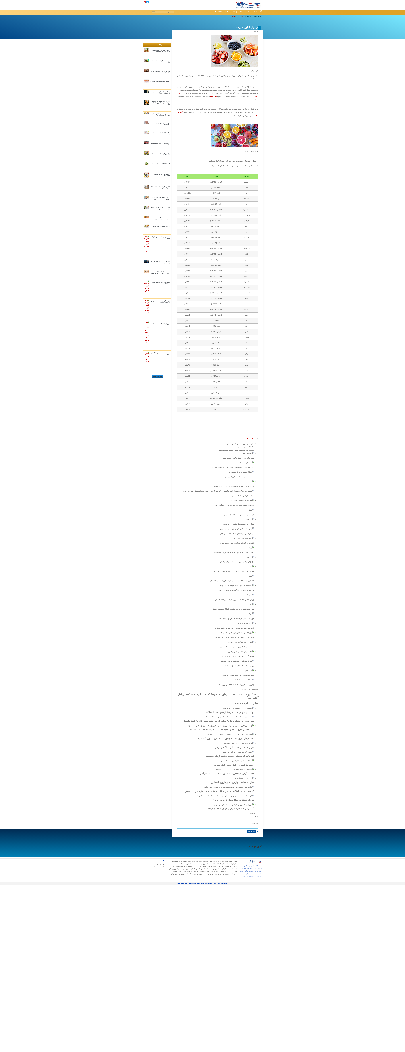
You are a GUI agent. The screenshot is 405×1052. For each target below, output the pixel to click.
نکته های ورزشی (183, 874)
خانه (259, 16)
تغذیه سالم (248, 16)
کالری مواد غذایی (177, 861)
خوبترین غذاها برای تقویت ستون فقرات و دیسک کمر (160, 133)
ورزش (255, 12)
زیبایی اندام (193, 874)
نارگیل (256, 115)
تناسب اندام (249, 439)
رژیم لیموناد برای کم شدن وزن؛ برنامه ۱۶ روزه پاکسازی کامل (160, 61)
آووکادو (180, 112)
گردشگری (247, 12)
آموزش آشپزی (228, 861)
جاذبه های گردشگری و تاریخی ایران (216, 871)
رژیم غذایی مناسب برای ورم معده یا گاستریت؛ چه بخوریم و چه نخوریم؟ (162, 218)
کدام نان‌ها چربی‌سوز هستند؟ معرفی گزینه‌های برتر (161, 323)
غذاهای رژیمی (187, 861)
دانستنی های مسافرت (179, 871)
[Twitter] (147, 2)
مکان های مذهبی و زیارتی (230, 874)
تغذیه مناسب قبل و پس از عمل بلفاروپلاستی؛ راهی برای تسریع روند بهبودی (160, 272)
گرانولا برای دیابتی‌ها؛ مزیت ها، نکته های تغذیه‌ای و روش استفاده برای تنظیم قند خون (161, 103)
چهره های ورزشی (212, 874)
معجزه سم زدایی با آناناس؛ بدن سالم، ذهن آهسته (160, 237)
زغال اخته (213, 96)
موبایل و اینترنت (184, 869)
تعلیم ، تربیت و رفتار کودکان (229, 869)
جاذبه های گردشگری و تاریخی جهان (196, 871)
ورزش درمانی (174, 874)
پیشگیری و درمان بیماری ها (215, 866)
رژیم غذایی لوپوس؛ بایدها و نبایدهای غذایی (160, 226)
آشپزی (233, 12)
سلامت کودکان (205, 869)
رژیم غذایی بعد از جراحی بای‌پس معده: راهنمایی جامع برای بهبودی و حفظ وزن (161, 51)
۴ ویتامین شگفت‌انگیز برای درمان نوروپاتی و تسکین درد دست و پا (160, 82)
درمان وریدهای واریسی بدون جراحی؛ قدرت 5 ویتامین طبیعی (160, 123)
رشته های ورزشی (202, 874)
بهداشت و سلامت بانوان (230, 866)
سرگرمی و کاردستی (215, 869)
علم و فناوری (179, 866)
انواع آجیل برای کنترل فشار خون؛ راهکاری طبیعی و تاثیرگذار (160, 72)
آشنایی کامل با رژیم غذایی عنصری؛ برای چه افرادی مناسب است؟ (160, 262)
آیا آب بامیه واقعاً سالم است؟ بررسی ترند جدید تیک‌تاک (161, 164)
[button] (157, 376)
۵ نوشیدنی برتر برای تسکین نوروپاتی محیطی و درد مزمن (160, 144)
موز (179, 93)
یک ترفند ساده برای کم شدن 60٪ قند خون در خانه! (160, 353)
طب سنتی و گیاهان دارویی (191, 866)
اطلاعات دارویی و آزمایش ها (186, 864)
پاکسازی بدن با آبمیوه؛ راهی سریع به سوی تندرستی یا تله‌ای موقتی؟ (160, 208)
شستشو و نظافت (216, 864)
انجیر (256, 96)
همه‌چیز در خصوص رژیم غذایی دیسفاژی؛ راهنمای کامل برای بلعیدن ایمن (160, 114)
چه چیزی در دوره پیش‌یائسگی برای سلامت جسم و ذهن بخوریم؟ (160, 187)
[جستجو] (153, 11)
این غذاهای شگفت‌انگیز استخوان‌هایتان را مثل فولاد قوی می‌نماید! (160, 92)
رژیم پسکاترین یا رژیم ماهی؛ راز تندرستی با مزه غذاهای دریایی (160, 153)
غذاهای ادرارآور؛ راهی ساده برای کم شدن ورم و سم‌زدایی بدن (161, 283)
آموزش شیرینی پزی (218, 861)
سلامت (240, 12)
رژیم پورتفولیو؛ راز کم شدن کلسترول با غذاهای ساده (161, 175)
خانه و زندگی (218, 12)
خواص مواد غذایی (197, 861)
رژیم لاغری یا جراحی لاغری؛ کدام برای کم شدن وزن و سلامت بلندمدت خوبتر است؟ (160, 198)
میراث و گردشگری (232, 871)
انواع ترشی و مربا (207, 861)
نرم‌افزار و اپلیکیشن (174, 869)
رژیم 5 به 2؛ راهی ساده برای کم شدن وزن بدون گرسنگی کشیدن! (160, 301)
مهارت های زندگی (205, 864)
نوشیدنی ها (234, 864)
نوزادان (198, 869)
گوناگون (192, 869)
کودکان (226, 12)
